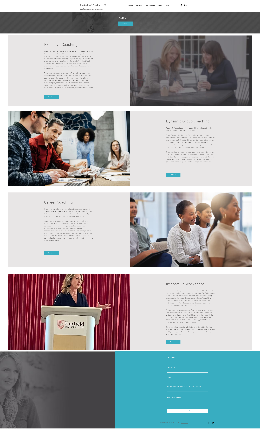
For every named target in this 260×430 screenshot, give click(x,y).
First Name (171, 358)
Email (169, 377)
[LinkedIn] (185, 5)
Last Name (171, 368)
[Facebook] (181, 5)
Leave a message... (174, 397)
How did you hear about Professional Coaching (184, 387)
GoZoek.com (184, 423)
